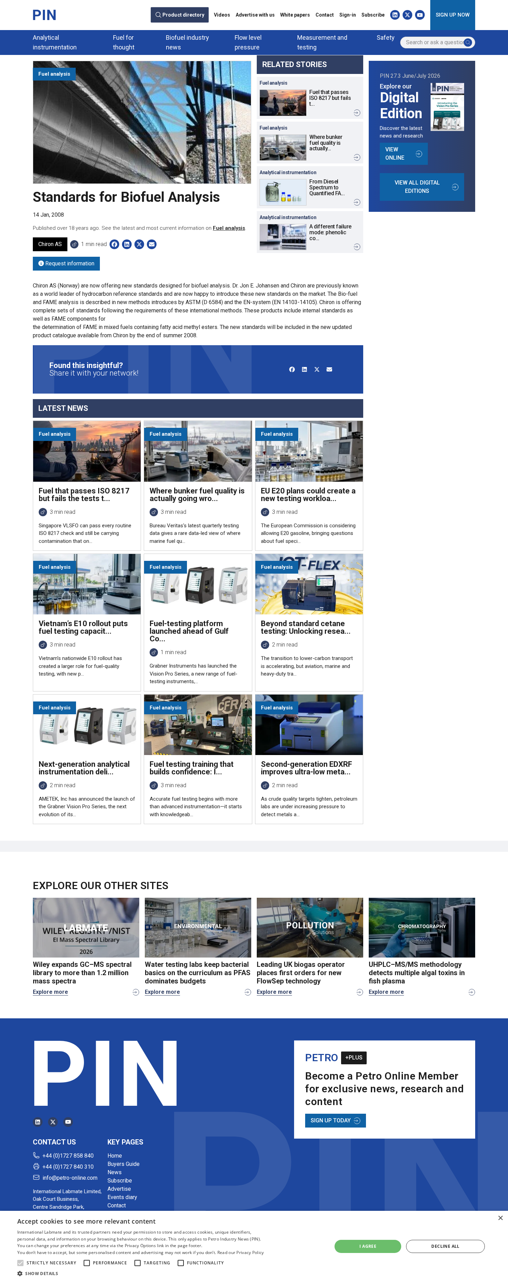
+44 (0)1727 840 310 (68, 1166)
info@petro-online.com (70, 1178)
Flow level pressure (248, 42)
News (114, 1172)
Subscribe (373, 15)
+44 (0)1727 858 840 (68, 1155)
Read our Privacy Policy (240, 1252)
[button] (20, 1263)
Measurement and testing (322, 42)
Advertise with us (255, 15)
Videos (222, 15)
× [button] (500, 1218)
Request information (69, 263)
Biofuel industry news (187, 42)
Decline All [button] (445, 1246)
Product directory (183, 15)
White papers (295, 15)
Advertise (119, 1189)
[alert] (254, 1246)
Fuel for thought (123, 42)
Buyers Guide (123, 1164)
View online (394, 153)
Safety (386, 37)
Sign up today (331, 1120)
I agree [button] (367, 1246)
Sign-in (347, 15)
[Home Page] (44, 15)
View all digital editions (417, 186)
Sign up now (453, 15)
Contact (325, 15)
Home (114, 1155)
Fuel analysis (229, 228)
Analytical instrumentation (55, 42)
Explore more (50, 992)
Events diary (122, 1197)
